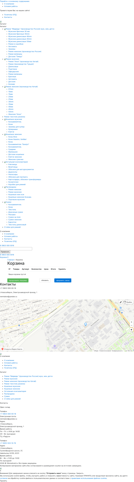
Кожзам (11, 84)
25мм (10, 99)
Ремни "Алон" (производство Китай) (23, 61)
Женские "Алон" (14, 114)
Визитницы (12, 167)
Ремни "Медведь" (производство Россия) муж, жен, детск (28, 376)
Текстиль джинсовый (17, 225)
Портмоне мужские (16, 199)
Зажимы (11, 49)
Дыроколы (12, 172)
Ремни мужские (15, 192)
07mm (10, 89)
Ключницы (12, 164)
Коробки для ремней (17, 184)
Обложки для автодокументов (21, 169)
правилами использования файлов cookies (89, 478)
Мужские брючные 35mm (19, 34)
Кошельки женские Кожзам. (20, 197)
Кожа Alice (12, 137)
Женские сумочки (15, 159)
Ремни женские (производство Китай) (20, 381)
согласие (3, 478)
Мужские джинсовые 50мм (19, 41)
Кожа (10, 124)
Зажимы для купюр (16, 127)
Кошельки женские (12, 389)
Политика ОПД (10, 15)
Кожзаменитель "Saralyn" (18, 144)
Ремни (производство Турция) (21, 64)
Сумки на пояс (14, 217)
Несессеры (13, 174)
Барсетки (12, 222)
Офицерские (13, 71)
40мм (10, 107)
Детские (11, 82)
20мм (10, 97)
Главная (10, 260)
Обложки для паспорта (18, 177)
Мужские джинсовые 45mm (20, 39)
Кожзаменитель (14, 122)
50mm (10, 112)
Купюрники (13, 129)
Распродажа (9, 394)
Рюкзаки (11, 215)
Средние (12, 149)
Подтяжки (12, 69)
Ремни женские (14, 189)
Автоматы (12, 46)
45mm (10, 109)
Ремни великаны (15, 54)
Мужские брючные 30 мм (19, 31)
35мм (10, 104)
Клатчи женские (15, 157)
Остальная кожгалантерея (15, 391)
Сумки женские (14, 220)
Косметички (13, 182)
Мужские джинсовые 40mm (20, 36)
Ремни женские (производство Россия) (24, 51)
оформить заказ (63, 280)
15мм (10, 94)
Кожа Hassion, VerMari (17, 139)
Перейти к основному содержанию (14, 1)
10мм (10, 92)
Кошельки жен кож (16, 194)
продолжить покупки (18, 280)
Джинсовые (13, 66)
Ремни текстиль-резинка (14, 384)
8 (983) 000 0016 (7, 245)
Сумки (7, 396)
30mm (10, 102)
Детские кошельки (16, 154)
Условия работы (11, 6)
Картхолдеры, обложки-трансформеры (24, 179)
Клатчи (11, 132)
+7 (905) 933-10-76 (8, 443)
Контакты (8, 17)
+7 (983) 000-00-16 (8, 414)
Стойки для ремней (12, 399)
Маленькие (12, 152)
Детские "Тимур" (15, 56)
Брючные (12, 76)
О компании (9, 4)
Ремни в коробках (15, 44)
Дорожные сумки (15, 212)
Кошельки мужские (12, 386)
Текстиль (12, 209)
